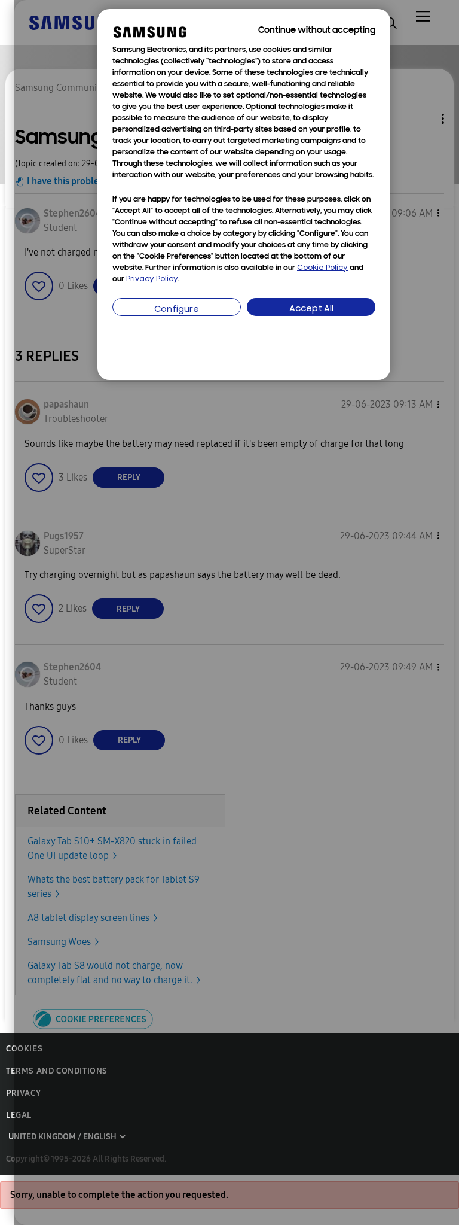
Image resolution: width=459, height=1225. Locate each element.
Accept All (311, 309)
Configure (176, 309)
